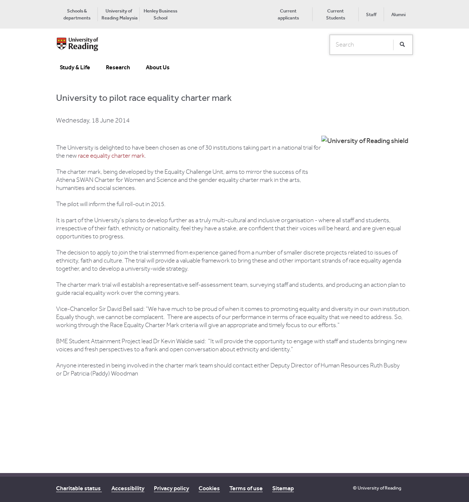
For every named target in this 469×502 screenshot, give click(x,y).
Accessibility (127, 488)
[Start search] (402, 44)
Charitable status (79, 488)
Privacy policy (171, 488)
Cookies (209, 488)
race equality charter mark (111, 156)
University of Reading (379, 488)
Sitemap (283, 488)
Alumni (398, 14)
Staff (371, 14)
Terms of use (246, 488)
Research (118, 67)
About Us (158, 67)
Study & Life (75, 67)
